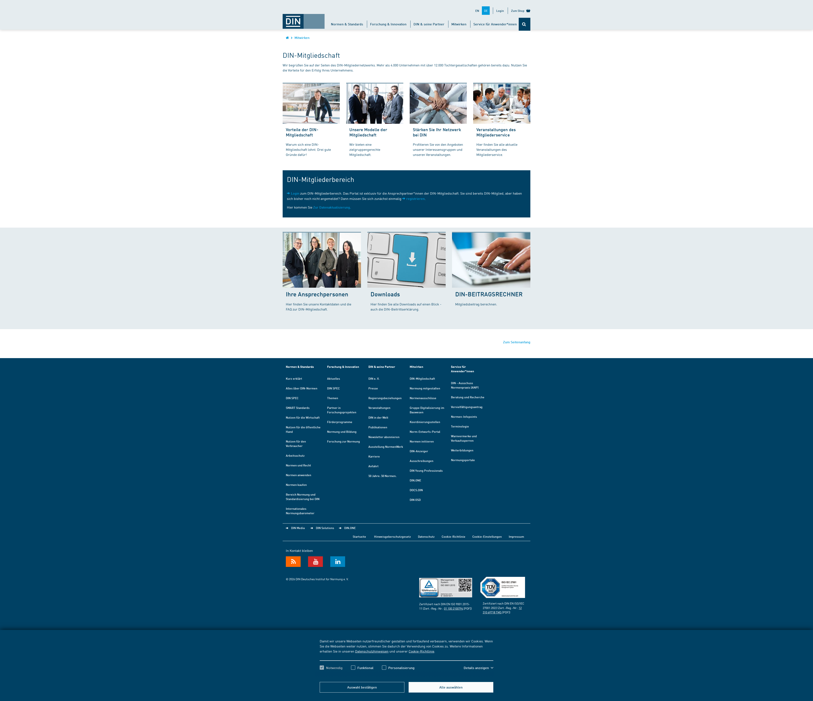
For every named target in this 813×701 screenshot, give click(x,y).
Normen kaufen (296, 485)
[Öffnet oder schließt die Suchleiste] (524, 24)
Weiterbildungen (462, 450)
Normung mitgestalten (425, 388)
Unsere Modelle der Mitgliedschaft (368, 132)
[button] (478, 667)
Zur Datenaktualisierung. (332, 207)
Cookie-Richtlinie (421, 651)
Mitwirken (458, 24)
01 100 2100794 (453, 608)
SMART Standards (298, 408)
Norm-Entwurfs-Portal (425, 431)
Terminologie (460, 426)
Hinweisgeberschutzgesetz (392, 536)
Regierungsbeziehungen (385, 398)
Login (500, 10)
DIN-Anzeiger (419, 451)
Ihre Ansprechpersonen (317, 294)
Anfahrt (373, 466)
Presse (373, 388)
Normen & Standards (347, 24)
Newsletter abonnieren (384, 437)
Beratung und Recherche (467, 397)
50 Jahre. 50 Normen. (382, 476)
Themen (332, 398)
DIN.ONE (415, 480)
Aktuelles (333, 378)
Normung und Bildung (342, 431)
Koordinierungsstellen (425, 422)
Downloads (385, 294)
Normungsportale (463, 460)
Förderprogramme (339, 422)
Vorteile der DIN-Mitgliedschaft (302, 132)
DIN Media (298, 528)
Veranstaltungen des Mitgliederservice (496, 132)
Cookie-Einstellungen (487, 536)
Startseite (359, 536)
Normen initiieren (422, 441)
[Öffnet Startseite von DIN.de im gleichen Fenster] (303, 19)
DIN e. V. (373, 378)
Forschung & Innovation (388, 24)
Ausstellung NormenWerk (385, 446)
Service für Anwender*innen (495, 24)
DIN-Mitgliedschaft (422, 378)
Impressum (516, 536)
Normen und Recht (298, 465)
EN (477, 10)
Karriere (374, 456)
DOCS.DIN (416, 490)
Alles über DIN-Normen (301, 388)
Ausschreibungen (421, 461)
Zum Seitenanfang (516, 342)
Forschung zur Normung (343, 441)
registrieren (415, 199)
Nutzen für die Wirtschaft (303, 417)
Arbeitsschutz (295, 455)
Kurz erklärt (294, 378)
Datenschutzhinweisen (372, 651)
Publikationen (377, 427)
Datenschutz (426, 536)
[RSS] (293, 561)
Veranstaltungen (379, 408)
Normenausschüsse (423, 398)
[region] (406, 658)
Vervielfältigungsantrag (467, 407)
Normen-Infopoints (464, 416)
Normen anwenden (298, 475)
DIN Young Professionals (426, 470)
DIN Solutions (325, 528)
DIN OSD (415, 500)
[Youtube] (315, 561)
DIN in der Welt (378, 417)
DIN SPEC (292, 398)
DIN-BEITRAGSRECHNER (489, 294)
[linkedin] (337, 561)
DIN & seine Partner (428, 24)
